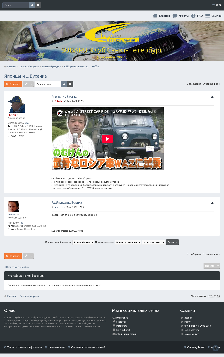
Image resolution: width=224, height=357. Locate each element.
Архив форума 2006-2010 (197, 325)
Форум (187, 321)
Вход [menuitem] (219, 4)
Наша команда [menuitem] (57, 347)
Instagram (121, 325)
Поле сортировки (105, 242)
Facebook (121, 321)
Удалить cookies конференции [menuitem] (24, 347)
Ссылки (216, 15)
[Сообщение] (53, 101)
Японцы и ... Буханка (25, 76)
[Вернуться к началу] (215, 348)
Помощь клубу (191, 334)
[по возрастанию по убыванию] (154, 242)
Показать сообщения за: (58, 242)
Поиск (32, 5)
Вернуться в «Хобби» (17, 267)
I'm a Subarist (123, 330)
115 (21, 222)
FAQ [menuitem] (203, 15)
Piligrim (12, 115)
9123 (27, 123)
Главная (167, 15)
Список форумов (29, 296)
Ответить (14, 84)
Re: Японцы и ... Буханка (67, 202)
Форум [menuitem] (186, 15)
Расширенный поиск (38, 5)
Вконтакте (122, 317)
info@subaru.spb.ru (126, 334)
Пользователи (191, 330)
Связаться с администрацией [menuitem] (88, 347)
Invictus (12, 214)
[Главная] (112, 40)
